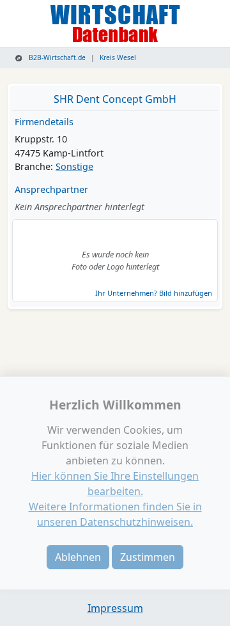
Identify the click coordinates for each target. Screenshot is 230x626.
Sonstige (74, 166)
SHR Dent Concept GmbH (115, 99)
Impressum (115, 608)
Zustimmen (147, 557)
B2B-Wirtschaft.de (56, 57)
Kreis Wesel (118, 57)
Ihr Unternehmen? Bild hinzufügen (153, 293)
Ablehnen (78, 557)
